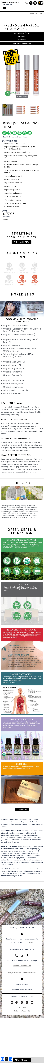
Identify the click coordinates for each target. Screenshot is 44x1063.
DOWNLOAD (22, 809)
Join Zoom (22, 1007)
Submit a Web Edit (22, 1011)
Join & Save (28, 942)
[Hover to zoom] (22, 73)
